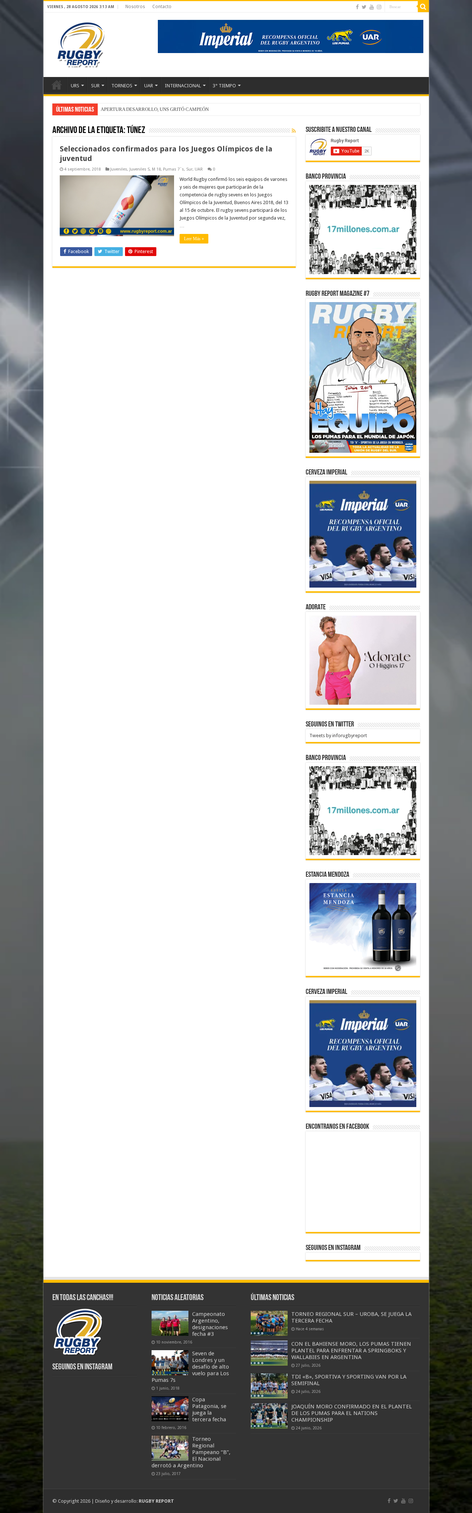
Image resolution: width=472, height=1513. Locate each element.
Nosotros (135, 6)
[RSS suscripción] (294, 131)
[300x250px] (362, 927)
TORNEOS (121, 85)
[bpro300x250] (362, 229)
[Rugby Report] (80, 43)
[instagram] (379, 7)
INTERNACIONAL (183, 85)
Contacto (161, 6)
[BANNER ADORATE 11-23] (362, 659)
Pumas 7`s (173, 169)
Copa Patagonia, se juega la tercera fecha (209, 1409)
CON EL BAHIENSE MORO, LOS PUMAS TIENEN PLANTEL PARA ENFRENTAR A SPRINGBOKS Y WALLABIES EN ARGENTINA (351, 1350)
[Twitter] (364, 7)
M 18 (156, 169)
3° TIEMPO (224, 85)
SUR (95, 85)
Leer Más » (194, 238)
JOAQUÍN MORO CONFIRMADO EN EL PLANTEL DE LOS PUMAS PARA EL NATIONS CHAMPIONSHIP (351, 1413)
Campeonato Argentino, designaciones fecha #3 (210, 1324)
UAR (148, 85)
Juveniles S (139, 169)
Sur (189, 169)
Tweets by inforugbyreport (338, 735)
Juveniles (118, 169)
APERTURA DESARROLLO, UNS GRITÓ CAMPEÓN (155, 109)
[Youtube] (372, 7)
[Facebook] (357, 7)
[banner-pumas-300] (362, 534)
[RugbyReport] (290, 36)
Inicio (56, 84)
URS (75, 85)
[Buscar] (423, 6)
